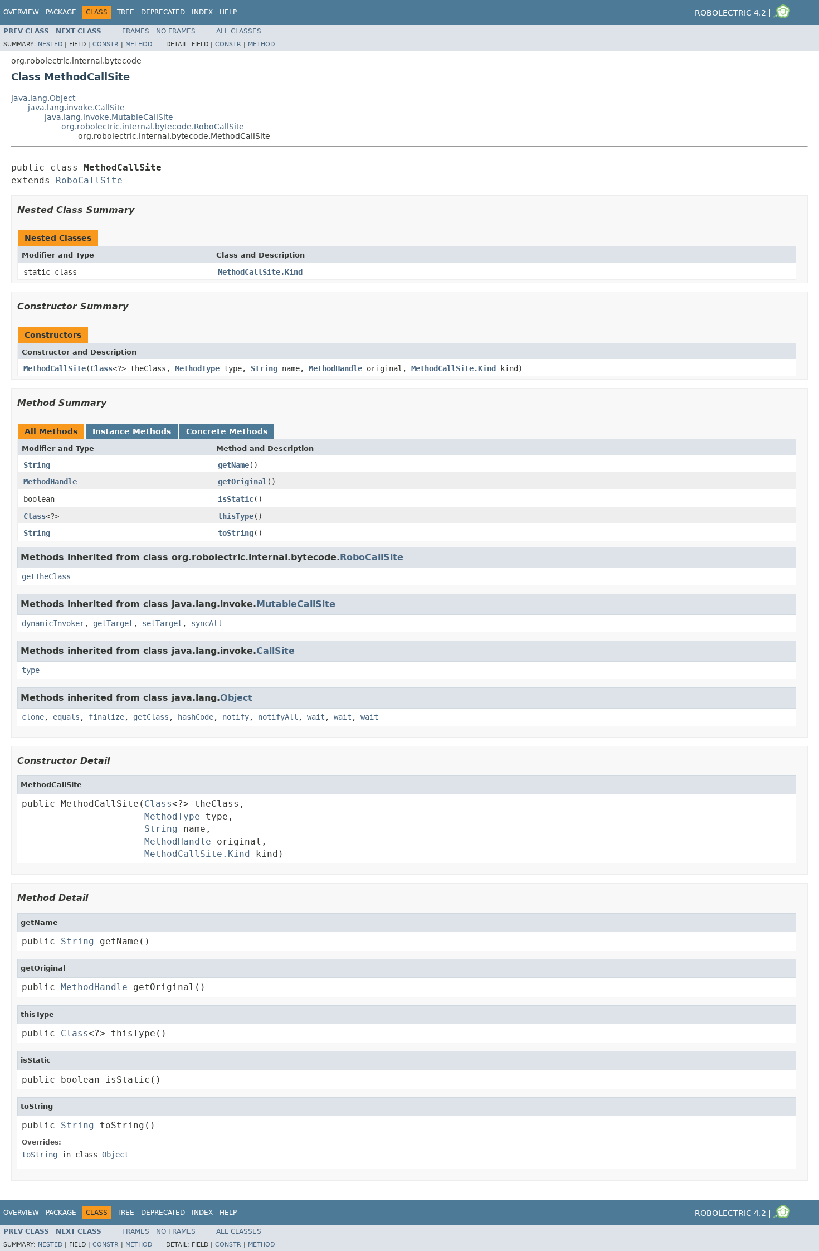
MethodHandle (335, 368)
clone (33, 716)
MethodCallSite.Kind (260, 272)
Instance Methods (131, 431)
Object (236, 697)
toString (236, 532)
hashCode (195, 716)
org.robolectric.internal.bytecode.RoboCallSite (152, 126)
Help (228, 12)
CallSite (275, 651)
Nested (50, 44)
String (264, 368)
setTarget (162, 623)
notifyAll (278, 716)
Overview (21, 12)
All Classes (238, 31)
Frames (135, 31)
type (31, 670)
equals (66, 716)
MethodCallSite (54, 368)
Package (61, 12)
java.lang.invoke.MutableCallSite (109, 117)
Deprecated (163, 12)
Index (202, 12)
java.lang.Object (43, 98)
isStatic (236, 498)
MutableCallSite (295, 604)
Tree (125, 12)
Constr (105, 44)
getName (233, 464)
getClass (151, 716)
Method (138, 44)
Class (101, 368)
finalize (106, 716)
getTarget (113, 623)
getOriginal (242, 481)
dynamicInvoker (53, 623)
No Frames (176, 31)
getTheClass (46, 576)
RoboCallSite (89, 180)
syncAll (206, 623)
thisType (236, 516)
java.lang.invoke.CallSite (76, 107)
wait (316, 716)
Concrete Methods (226, 431)
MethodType (197, 368)
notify (235, 716)
